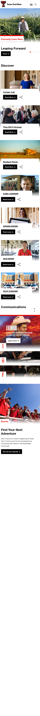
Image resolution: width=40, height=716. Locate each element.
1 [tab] (30, 52)
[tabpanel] (20, 32)
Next (38, 27)
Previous (2, 27)
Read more (7, 199)
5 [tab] (38, 52)
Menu (31, 3)
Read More (9, 97)
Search (36, 3)
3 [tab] (34, 52)
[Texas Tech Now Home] (3, 4)
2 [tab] (32, 52)
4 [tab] (36, 52)
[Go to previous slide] (34, 308)
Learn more (12, 341)
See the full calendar (10, 452)
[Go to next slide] (34, 311)
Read (5, 54)
